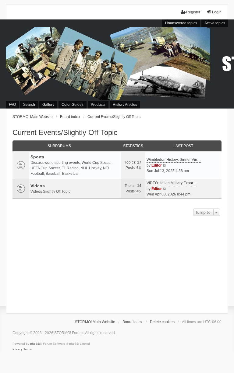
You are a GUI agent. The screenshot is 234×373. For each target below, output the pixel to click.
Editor (156, 165)
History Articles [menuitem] (125, 104)
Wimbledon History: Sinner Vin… (174, 159)
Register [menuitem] (193, 12)
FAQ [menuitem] (12, 104)
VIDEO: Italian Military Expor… (172, 183)
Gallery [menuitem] (48, 104)
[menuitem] (17, 349)
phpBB (35, 343)
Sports (37, 156)
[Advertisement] (117, 263)
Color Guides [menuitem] (72, 104)
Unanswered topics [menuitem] (181, 23)
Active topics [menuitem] (214, 23)
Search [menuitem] (29, 104)
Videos (37, 185)
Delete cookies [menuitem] (162, 322)
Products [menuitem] (98, 104)
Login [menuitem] (217, 12)
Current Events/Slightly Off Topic (64, 132)
